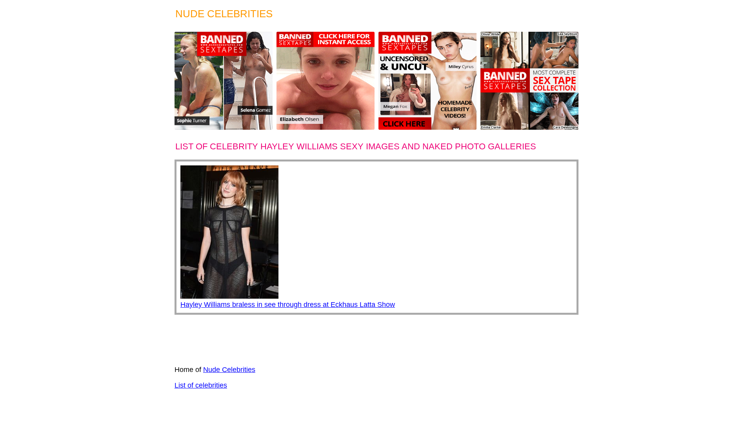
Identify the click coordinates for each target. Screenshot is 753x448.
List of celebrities (201, 385)
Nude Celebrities (229, 370)
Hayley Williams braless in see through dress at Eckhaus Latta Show (287, 304)
